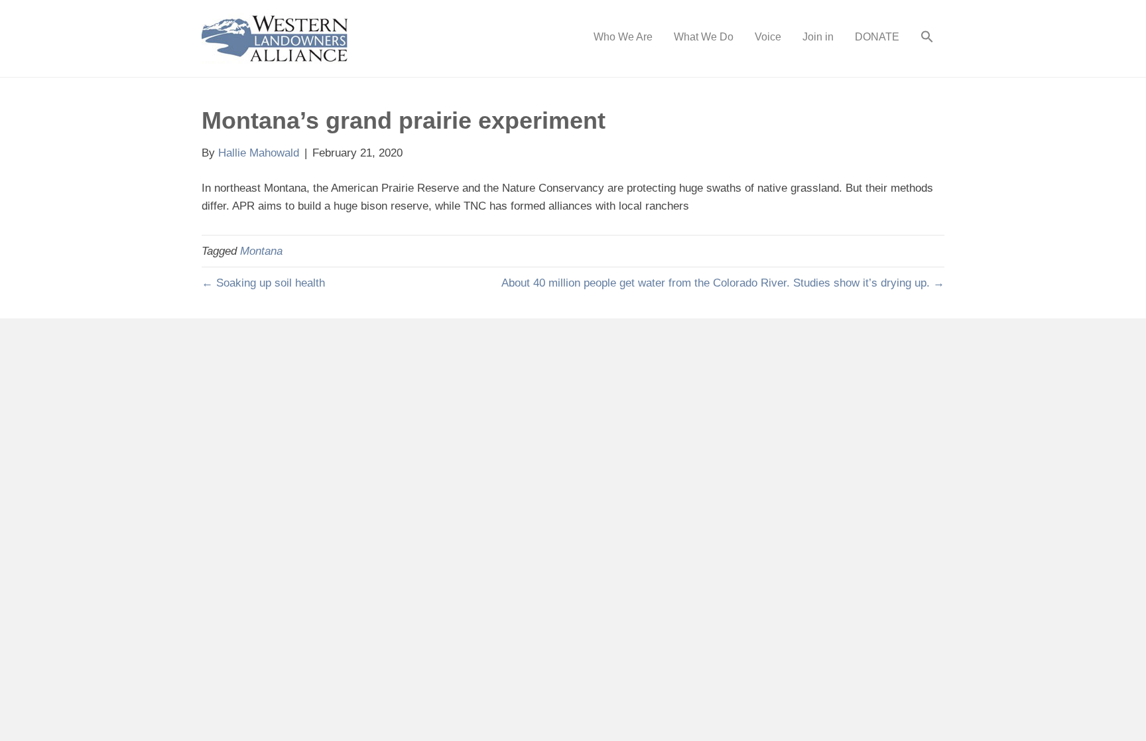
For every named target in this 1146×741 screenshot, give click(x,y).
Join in (818, 36)
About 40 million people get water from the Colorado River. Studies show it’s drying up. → (722, 283)
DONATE (877, 36)
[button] (927, 38)
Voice (768, 36)
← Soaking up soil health (263, 283)
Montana (261, 251)
